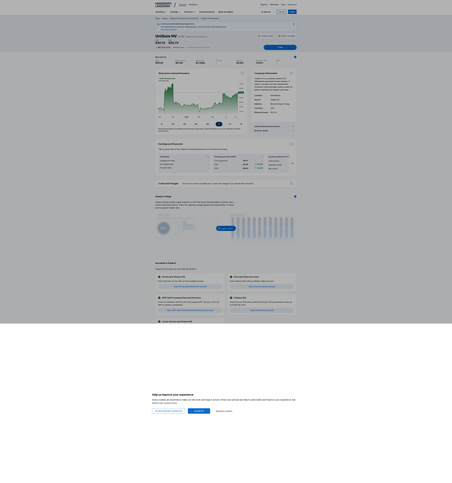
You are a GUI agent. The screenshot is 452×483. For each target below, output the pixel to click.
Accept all (199, 411)
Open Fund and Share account (262, 286)
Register (264, 5)
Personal (182, 5)
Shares (165, 18)
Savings (174, 12)
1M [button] (184, 124)
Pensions (188, 12)
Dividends (164, 157)
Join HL (281, 12)
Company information (265, 73)
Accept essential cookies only (168, 411)
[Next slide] (290, 163)
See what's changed (169, 29)
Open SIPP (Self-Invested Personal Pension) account (190, 310)
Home (157, 18)
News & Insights (225, 12)
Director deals (261, 130)
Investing (159, 12)
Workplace (193, 5)
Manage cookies (224, 411)
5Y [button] (230, 124)
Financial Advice (207, 12)
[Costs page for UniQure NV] (226, 183)
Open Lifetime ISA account (262, 310)
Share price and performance (173, 73)
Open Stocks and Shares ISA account (190, 286)
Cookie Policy (170, 403)
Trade (280, 47)
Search (267, 12)
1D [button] (162, 124)
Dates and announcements (267, 126)
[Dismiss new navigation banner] (294, 24)
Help (283, 5)
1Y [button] (219, 124)
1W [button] (173, 124)
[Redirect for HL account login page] (226, 228)
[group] (201, 124)
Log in (292, 12)
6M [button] (207, 124)
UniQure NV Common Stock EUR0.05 (184, 18)
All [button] (241, 124)
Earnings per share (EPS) (225, 157)
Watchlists (274, 5)
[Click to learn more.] (295, 57)
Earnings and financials (170, 144)
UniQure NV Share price (210, 18)
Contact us (292, 5)
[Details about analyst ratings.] (295, 196)
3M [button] (196, 124)
